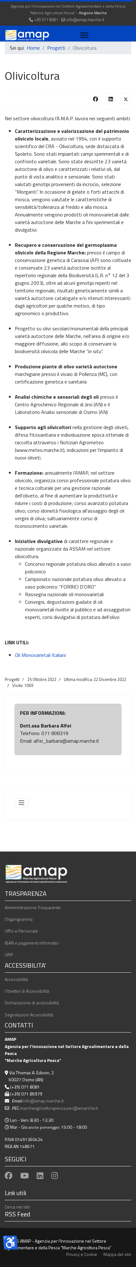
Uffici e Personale (21, 930)
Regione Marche (93, 13)
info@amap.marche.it (85, 20)
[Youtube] (24, 1175)
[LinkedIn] (110, 98)
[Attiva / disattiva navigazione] (21, 803)
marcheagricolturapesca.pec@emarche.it (59, 1108)
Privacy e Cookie (81, 1254)
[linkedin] (40, 1175)
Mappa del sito (117, 1254)
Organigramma (19, 919)
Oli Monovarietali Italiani (40, 655)
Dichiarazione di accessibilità (32, 1002)
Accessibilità (16, 979)
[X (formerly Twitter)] (126, 98)
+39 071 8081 (46, 20)
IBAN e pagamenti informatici (32, 942)
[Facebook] (95, 98)
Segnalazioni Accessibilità (29, 1014)
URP (9, 954)
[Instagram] (54, 1175)
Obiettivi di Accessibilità (27, 991)
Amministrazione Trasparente (33, 907)
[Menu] (83, 35)
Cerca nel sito (17, 1206)
